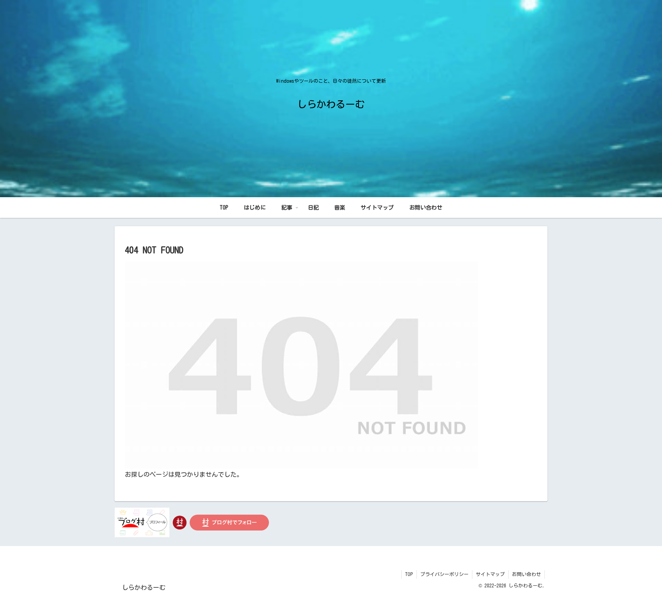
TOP (409, 574)
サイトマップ (490, 574)
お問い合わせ (526, 574)
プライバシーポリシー (444, 574)
